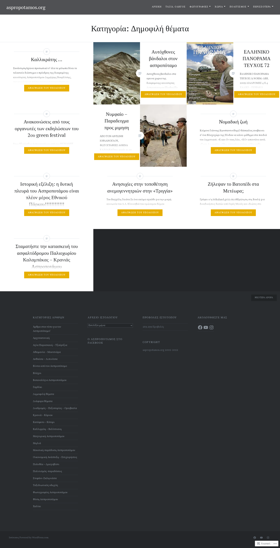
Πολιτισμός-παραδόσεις (47, 471)
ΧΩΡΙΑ (219, 6)
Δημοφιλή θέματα (43, 394)
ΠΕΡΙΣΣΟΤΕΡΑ (262, 6)
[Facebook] (200, 327)
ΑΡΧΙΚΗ (157, 6)
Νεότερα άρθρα (264, 297)
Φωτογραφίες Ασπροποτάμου (50, 492)
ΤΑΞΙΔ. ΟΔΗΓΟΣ (175, 6)
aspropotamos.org (25, 7)
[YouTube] (205, 327)
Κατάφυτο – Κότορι (44, 422)
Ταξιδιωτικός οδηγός (45, 485)
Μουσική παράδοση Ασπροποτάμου (54, 450)
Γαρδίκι (37, 387)
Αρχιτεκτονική (41, 338)
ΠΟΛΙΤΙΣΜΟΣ (238, 6)
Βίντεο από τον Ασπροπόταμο (50, 366)
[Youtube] (261, 537)
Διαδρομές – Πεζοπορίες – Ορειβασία (55, 408)
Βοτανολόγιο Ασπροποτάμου (50, 380)
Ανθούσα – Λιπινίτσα (45, 359)
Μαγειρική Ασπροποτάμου (48, 436)
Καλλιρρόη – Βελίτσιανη (47, 429)
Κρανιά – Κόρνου (43, 415)
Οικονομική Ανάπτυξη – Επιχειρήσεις (55, 457)
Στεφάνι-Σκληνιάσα (45, 478)
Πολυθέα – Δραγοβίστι (46, 464)
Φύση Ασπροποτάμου (45, 499)
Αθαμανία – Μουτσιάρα (47, 352)
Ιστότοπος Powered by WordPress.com (28, 537)
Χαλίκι (37, 506)
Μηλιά (37, 443)
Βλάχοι (37, 373)
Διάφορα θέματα (42, 401)
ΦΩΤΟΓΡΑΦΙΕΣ (199, 6)
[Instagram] (211, 327)
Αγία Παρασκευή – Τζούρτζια (50, 345)
